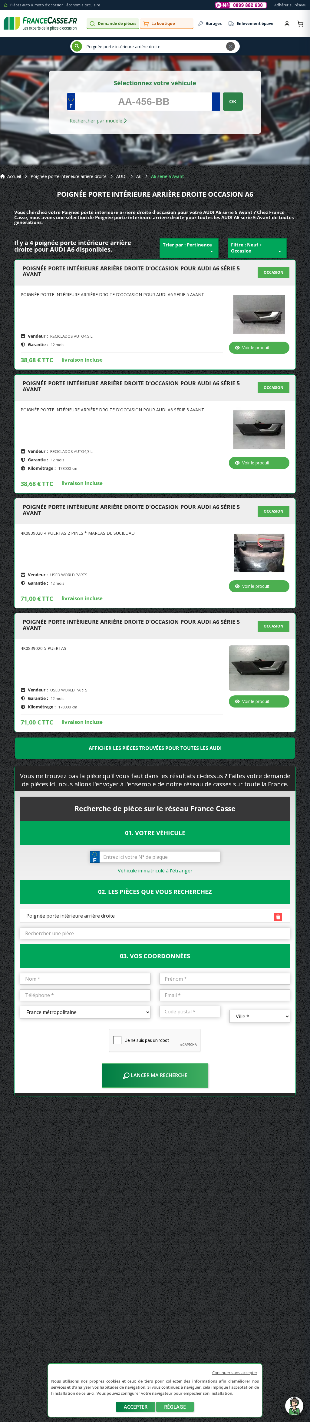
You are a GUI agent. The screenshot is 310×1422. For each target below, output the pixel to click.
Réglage (175, 1407)
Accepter (135, 1407)
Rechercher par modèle (97, 120)
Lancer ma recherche (158, 1075)
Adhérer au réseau (290, 5)
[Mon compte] (287, 24)
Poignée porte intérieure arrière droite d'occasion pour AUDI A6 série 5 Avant (131, 272)
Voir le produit (255, 347)
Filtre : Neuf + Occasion (257, 248)
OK (232, 101)
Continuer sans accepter (234, 1372)
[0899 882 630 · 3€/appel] (241, 5)
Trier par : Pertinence (189, 248)
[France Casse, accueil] (40, 23)
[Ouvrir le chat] (294, 1409)
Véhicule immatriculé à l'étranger (155, 870)
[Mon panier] (300, 24)
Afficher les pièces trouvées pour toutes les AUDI (155, 748)
